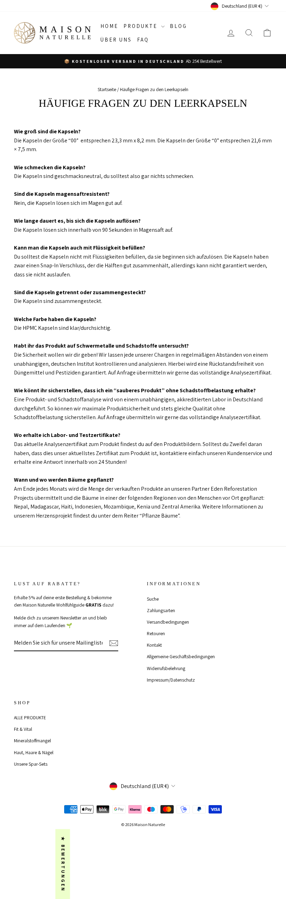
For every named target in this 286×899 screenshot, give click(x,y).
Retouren (156, 633)
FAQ (143, 39)
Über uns (116, 39)
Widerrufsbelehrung (166, 668)
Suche (153, 599)
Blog (178, 26)
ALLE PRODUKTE (30, 717)
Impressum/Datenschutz (171, 680)
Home (109, 26)
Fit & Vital (23, 729)
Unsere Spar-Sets (30, 764)
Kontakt (154, 645)
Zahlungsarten (161, 610)
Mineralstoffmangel (32, 740)
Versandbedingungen (168, 622)
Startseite (107, 89)
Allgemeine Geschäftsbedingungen (181, 656)
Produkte (141, 26)
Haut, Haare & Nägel (33, 752)
